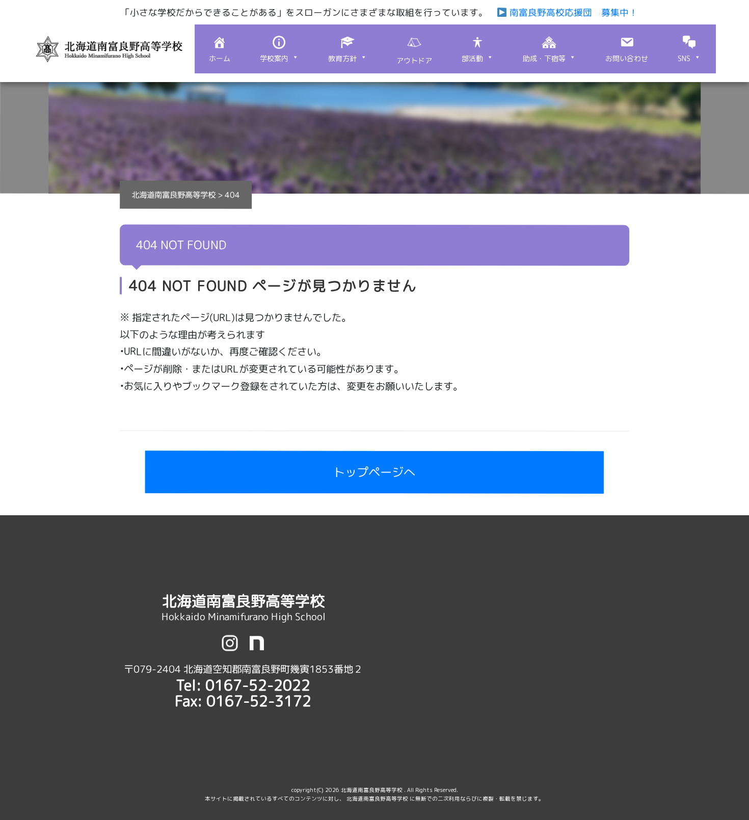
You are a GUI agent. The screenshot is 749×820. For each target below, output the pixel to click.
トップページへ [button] (374, 472)
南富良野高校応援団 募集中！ (571, 12)
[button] (279, 48)
